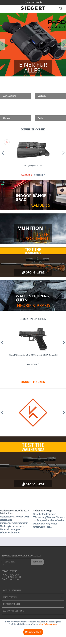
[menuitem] (5, 9)
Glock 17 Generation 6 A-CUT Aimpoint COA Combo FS (33, 355)
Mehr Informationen (48, 624)
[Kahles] (33, 412)
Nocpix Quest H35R (33, 165)
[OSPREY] (33, 44)
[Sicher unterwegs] (49, 500)
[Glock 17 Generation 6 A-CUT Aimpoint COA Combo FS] (33, 339)
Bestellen (37, 561)
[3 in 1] (33, 67)
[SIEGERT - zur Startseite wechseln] (33, 9)
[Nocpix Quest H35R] (33, 150)
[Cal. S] (32, 200)
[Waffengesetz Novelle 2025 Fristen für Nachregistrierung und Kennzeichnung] (16, 500)
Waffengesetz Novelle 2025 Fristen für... (14, 512)
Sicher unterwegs (42, 510)
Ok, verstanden (33, 632)
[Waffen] (32, 300)
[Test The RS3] (33, 483)
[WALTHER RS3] (33, 462)
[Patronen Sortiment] (33, 233)
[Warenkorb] (61, 9)
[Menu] (5, 9)
